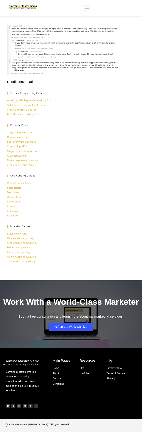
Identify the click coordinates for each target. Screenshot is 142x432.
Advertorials (14, 201)
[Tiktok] (13, 406)
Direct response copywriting (23, 160)
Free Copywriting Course (21, 109)
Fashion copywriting (18, 252)
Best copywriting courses (21, 141)
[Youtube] (8, 406)
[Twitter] (30, 406)
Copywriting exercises (20, 132)
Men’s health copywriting (21, 256)
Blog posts (13, 192)
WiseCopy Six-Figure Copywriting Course (31, 100)
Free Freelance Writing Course (25, 114)
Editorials (12, 210)
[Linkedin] (25, 406)
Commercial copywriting (21, 261)
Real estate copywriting (20, 238)
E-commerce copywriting (21, 242)
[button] (87, 8)
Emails (11, 206)
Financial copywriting (19, 247)
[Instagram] (19, 406)
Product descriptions (19, 182)
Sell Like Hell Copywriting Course (26, 105)
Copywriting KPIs (17, 146)
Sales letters (14, 187)
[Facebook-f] (36, 406)
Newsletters (14, 196)
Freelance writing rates (20, 164)
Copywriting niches (18, 137)
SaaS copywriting (17, 233)
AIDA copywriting (17, 155)
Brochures (13, 215)
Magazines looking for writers (24, 151)
